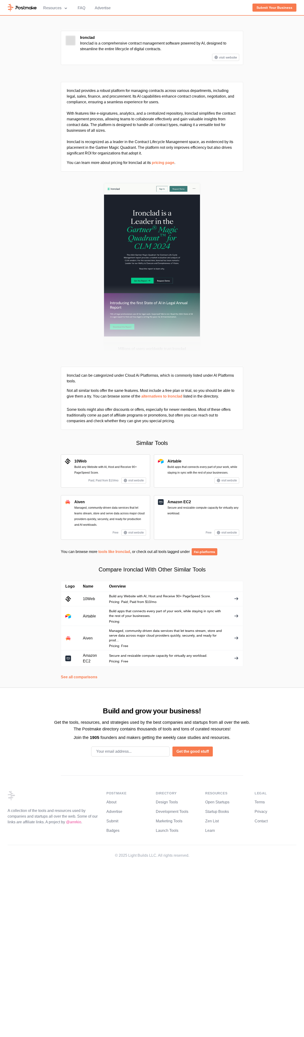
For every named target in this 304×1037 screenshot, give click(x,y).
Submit (112, 821)
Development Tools (172, 812)
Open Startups (217, 802)
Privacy (261, 812)
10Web (80, 461)
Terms (260, 802)
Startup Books (217, 812)
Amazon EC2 (179, 502)
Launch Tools (167, 831)
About (111, 802)
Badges (112, 831)
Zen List (212, 821)
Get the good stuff (192, 751)
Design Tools (167, 802)
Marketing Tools (169, 821)
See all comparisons (79, 677)
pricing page (163, 163)
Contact (261, 821)
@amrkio (73, 822)
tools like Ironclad (114, 552)
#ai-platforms (204, 552)
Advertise (103, 8)
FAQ (81, 8)
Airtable (174, 461)
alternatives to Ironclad (161, 396)
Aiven (79, 502)
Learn (210, 831)
